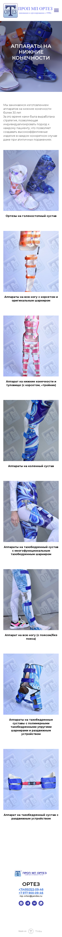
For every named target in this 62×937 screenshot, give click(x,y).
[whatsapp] (41, 904)
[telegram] (27, 904)
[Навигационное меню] (56, 10)
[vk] (34, 904)
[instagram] (21, 904)
